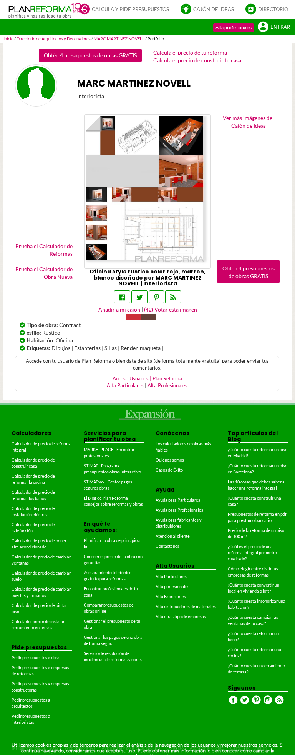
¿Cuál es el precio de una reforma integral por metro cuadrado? (252, 552)
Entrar (280, 27)
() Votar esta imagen (170, 309)
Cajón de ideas (213, 9)
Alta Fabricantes (171, 596)
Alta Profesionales (167, 385)
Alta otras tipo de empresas (181, 616)
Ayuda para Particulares (178, 499)
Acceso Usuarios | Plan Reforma (147, 379)
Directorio (273, 9)
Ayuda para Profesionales (179, 509)
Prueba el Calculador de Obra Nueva (44, 273)
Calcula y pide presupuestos (130, 9)
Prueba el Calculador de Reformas (44, 250)
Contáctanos (167, 545)
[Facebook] (122, 296)
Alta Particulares (125, 385)
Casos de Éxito (169, 469)
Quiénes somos (170, 459)
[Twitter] (139, 296)
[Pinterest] (156, 296)
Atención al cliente (173, 535)
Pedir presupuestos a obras (36, 657)
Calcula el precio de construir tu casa (197, 60)
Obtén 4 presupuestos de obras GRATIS (90, 55)
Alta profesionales (233, 27)
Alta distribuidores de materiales (186, 606)
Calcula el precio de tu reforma (190, 52)
